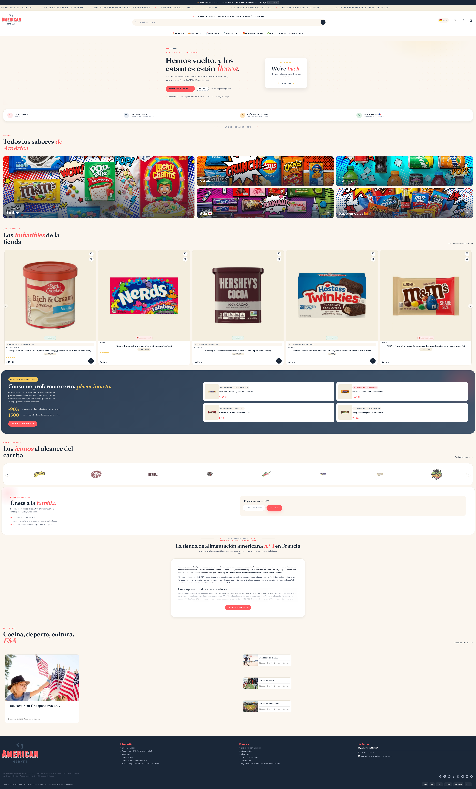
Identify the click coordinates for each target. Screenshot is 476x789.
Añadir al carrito (91, 361)
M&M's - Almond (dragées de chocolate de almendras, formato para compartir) (426, 346)
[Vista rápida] (91, 259)
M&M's (384, 343)
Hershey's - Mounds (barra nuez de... (235, 412)
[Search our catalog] (323, 22)
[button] (470, 306)
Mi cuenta (245, 754)
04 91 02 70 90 (367, 752)
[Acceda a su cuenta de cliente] (463, 20)
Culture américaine (33, 719)
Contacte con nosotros (251, 748)
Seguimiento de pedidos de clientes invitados (260, 763)
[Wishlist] (455, 20)
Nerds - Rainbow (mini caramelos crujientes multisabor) (144, 346)
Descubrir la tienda (180, 88)
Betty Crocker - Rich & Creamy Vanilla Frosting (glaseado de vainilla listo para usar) (50, 350)
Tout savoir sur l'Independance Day (34, 706)
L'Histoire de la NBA (268, 658)
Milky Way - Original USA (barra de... (368, 412)
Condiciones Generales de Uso (135, 760)
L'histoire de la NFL (268, 681)
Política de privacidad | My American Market (141, 763)
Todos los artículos (462, 643)
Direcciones (246, 760)
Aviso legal (126, 754)
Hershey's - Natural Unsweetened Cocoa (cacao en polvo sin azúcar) (238, 350)
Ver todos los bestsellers (459, 243)
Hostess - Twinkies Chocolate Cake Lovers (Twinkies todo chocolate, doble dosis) (332, 350)
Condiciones (127, 757)
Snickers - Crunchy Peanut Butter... (368, 392)
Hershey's (198, 347)
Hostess (291, 347)
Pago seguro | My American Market (137, 751)
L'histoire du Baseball (269, 704)
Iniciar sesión (246, 751)
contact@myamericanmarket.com (376, 756)
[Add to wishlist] (91, 254)
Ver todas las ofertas (21, 423)
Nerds (102, 343)
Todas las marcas (462, 457)
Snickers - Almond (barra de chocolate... (237, 392)
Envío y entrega (128, 748)
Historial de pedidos (249, 757)
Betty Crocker (12, 347)
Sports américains (282, 663)
